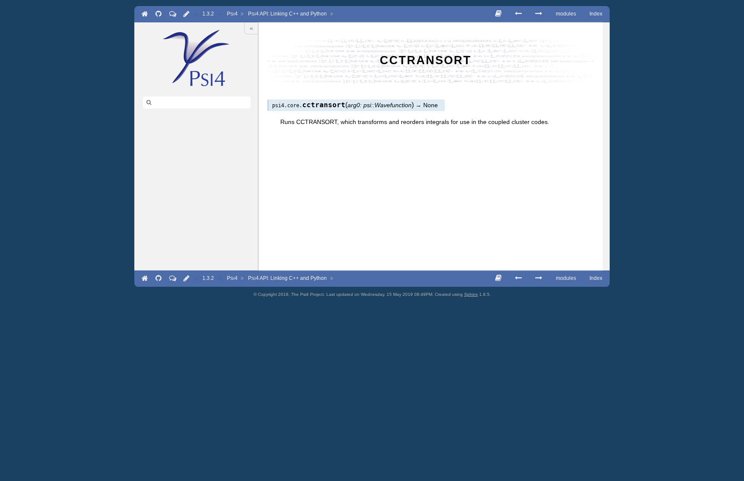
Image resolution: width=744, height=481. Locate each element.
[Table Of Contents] (498, 13)
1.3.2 (208, 14)
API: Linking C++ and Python (287, 14)
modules (566, 14)
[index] (196, 57)
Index (595, 14)
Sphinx (471, 294)
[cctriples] (538, 13)
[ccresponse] (518, 13)
